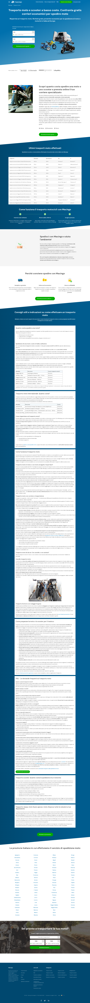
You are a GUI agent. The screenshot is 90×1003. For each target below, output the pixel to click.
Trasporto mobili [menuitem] (49, 972)
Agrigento (17, 855)
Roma (54, 915)
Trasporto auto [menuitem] (49, 970)
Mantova (36, 910)
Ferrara (35, 867)
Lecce (35, 895)
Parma (54, 875)
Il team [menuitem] (22, 975)
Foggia (35, 872)
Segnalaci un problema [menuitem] (38, 970)
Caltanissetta (17, 897)
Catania (17, 905)
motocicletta (55, 106)
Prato (54, 897)
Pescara (54, 882)
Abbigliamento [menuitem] (72, 970)
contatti (63, 761)
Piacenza (54, 885)
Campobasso (17, 900)
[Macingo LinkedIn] (48, 1000)
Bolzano (17, 887)
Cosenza (17, 915)
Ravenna (54, 902)
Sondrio (73, 870)
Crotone (36, 857)
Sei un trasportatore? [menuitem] (50, 2)
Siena (73, 865)
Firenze (35, 870)
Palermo (54, 872)
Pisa (54, 887)
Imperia (36, 885)
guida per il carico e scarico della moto (54, 535)
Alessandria (17, 857)
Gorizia (35, 880)
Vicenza (73, 905)
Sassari (72, 860)
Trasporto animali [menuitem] (61, 977)
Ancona (17, 860)
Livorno (35, 900)
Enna (36, 862)
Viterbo (73, 907)
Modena (54, 857)
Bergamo (17, 882)
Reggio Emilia (54, 907)
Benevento (17, 880)
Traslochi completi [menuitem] (73, 975)
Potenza (54, 895)
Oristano (54, 867)
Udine (72, 892)
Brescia (17, 890)
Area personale (76, 1)
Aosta (17, 862)
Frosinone (35, 875)
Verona (72, 902)
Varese (72, 895)
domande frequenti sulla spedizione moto (49, 768)
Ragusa (54, 900)
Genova (36, 877)
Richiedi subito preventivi (23, 771)
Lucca (35, 905)
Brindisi (17, 892)
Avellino (17, 872)
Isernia (35, 887)
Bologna (17, 885)
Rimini (54, 912)
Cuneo (35, 860)
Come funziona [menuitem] (39, 2)
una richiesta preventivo (64, 614)
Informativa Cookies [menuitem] (38, 979)
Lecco (35, 897)
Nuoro (54, 865)
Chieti (17, 910)
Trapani (73, 882)
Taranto (73, 872)
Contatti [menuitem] (22, 979)
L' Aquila (36, 890)
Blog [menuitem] (22, 977)
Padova (54, 870)
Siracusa (73, 867)
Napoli (54, 860)
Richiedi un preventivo (45, 834)
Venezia (73, 897)
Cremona (36, 855)
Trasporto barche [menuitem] (73, 972)
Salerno (73, 857)
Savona (72, 862)
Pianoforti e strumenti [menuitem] (50, 977)
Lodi (36, 902)
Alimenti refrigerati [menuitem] (61, 972)
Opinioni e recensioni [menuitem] (25, 981)
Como (17, 912)
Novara (54, 862)
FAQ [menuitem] (57, 2)
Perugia (54, 880)
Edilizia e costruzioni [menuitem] (50, 975)
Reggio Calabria (54, 905)
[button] (9, 2)
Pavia (54, 877)
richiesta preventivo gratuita (26, 673)
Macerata (36, 907)
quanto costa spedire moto (30, 444)
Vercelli (73, 900)
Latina (35, 892)
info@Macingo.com (39, 763)
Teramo (73, 875)
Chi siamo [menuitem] (23, 972)
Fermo (35, 865)
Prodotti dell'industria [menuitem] (62, 975)
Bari (17, 875)
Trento (72, 885)
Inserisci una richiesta (66, 1)
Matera (35, 912)
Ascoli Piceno (17, 867)
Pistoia (54, 890)
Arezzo (17, 865)
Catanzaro (17, 907)
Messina (36, 915)
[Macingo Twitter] (45, 1000)
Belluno (17, 877)
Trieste (72, 890)
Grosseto (36, 882)
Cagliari (17, 895)
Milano (54, 855)
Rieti (54, 910)
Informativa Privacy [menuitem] (37, 977)
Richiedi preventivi (22, 46)
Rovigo (72, 855)
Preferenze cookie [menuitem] (37, 988)
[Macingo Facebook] (41, 1000)
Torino (72, 880)
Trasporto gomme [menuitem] (73, 977)
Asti (17, 870)
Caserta (17, 902)
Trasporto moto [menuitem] (61, 970)
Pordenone (54, 892)
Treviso (73, 887)
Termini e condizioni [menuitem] (37, 975)
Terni (73, 877)
